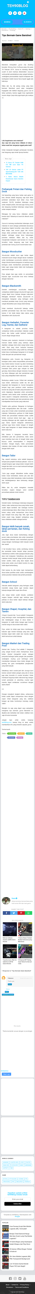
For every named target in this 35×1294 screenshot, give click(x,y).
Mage (21, 1165)
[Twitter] (15, 13)
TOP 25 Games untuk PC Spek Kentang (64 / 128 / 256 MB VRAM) (14, 171)
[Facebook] (10, 13)
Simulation (11, 737)
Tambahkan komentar (7, 994)
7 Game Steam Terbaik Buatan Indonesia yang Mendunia (25, 939)
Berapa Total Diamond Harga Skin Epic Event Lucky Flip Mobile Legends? (21, 1236)
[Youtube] (24, 13)
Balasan (8, 989)
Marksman (28, 1165)
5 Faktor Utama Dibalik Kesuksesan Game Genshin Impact (14, 179)
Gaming (29, 733)
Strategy (20, 737)
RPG (13, 1181)
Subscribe (18, 1204)
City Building (12, 733)
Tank (11, 1168)
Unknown (10, 978)
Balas (9, 984)
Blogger (17, 1216)
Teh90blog (17, 6)
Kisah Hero (6, 1165)
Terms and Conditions (22, 1287)
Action (5, 1179)
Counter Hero (14, 1162)
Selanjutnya (4, 1071)
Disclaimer (9, 1287)
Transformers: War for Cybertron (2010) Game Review (10, 961)
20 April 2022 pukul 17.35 (26, 978)
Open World (6, 1181)
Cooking (20, 1179)
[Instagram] (20, 13)
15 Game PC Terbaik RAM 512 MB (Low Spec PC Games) (14, 164)
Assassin (5, 1162)
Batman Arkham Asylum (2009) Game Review (9, 939)
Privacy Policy (24, 1284)
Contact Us (14, 1284)
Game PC (21, 733)
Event (22, 1162)
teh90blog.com (7, 722)
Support (5, 1168)
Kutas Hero (14, 1165)
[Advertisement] (18, 814)
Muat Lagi (6, 1074)
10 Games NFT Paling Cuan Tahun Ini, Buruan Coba (25, 961)
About (7, 1284)
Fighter (28, 1162)
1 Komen (16, 40)
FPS (26, 1179)
